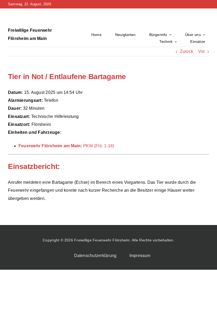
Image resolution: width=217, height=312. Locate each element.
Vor (201, 51)
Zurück (186, 51)
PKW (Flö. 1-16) (98, 146)
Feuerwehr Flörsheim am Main (49, 146)
